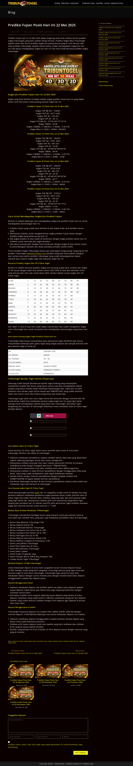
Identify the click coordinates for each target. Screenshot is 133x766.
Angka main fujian (30, 641)
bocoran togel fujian (44, 641)
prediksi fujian (58, 641)
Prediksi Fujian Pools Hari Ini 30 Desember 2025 (48, 681)
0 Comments (62, 32)
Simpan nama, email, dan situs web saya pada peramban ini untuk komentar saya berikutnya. (45, 745)
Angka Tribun (15, 32)
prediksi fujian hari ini (70, 641)
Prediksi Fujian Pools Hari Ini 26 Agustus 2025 (21, 681)
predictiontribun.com (36, 253)
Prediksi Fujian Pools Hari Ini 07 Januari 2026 (75, 681)
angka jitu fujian (17, 641)
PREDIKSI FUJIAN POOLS (45, 32)
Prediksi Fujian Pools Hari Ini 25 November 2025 (21, 703)
